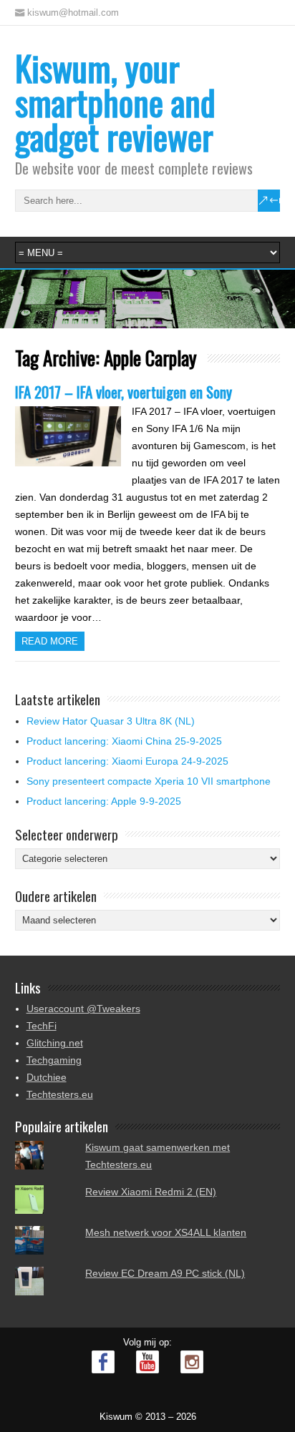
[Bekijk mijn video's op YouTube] (147, 1361)
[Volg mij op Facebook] (103, 1361)
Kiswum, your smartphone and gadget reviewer (115, 102)
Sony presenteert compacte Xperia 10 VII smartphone (148, 781)
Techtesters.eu (59, 1094)
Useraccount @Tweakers (83, 1008)
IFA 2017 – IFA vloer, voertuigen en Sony (123, 392)
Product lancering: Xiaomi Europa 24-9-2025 (127, 761)
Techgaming (54, 1060)
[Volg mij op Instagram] (191, 1361)
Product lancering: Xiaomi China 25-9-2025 (124, 741)
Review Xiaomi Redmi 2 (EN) (150, 1191)
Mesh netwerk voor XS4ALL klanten (165, 1232)
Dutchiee (46, 1077)
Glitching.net (54, 1043)
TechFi (41, 1025)
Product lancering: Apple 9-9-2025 (103, 801)
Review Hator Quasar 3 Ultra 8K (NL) (110, 721)
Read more (49, 641)
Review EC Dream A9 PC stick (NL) (165, 1273)
